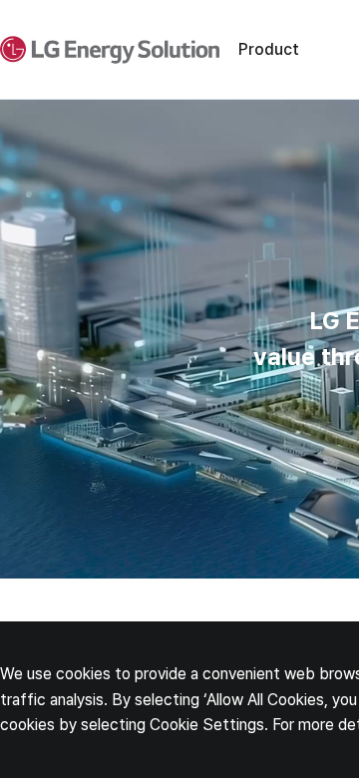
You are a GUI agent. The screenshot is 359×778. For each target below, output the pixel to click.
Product (268, 49)
